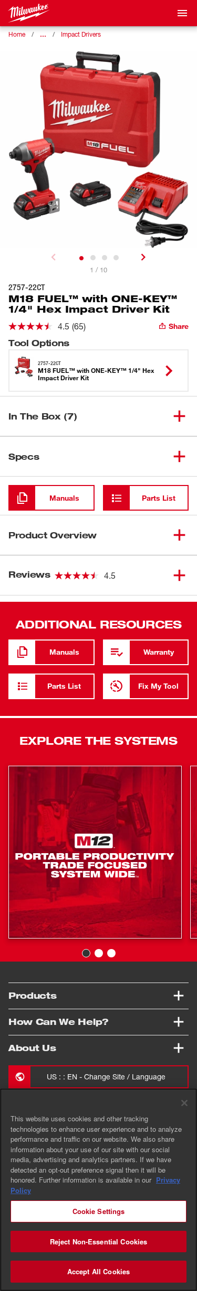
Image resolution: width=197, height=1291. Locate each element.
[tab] (81, 258)
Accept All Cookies (98, 1271)
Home (16, 34)
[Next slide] (143, 257)
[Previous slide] (53, 257)
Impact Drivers (81, 34)
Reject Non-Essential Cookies (99, 1241)
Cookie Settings (98, 1211)
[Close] (184, 1103)
